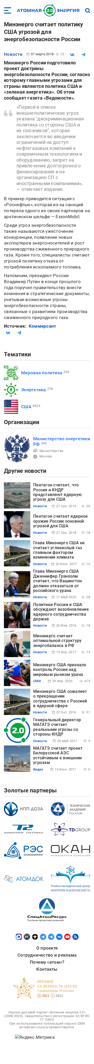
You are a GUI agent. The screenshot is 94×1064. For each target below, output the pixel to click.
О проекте (47, 948)
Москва (45, 456)
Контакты (46, 969)
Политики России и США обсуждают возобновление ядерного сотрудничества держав (61, 611)
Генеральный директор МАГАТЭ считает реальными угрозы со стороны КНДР (57, 727)
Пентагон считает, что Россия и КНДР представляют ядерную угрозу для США (57, 492)
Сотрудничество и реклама (47, 955)
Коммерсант (42, 326)
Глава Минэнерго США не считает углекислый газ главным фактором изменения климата (59, 550)
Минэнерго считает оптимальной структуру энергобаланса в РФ (57, 640)
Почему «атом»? (47, 962)
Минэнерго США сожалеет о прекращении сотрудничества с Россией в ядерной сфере (60, 698)
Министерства (51, 451)
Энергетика (33, 389)
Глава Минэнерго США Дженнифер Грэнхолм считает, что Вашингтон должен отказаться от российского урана (57, 581)
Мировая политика (41, 372)
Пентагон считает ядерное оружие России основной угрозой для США (60, 521)
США (26, 406)
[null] (72, 55)
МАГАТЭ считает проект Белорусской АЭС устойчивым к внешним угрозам (58, 755)
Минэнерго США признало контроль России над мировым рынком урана (59, 669)
